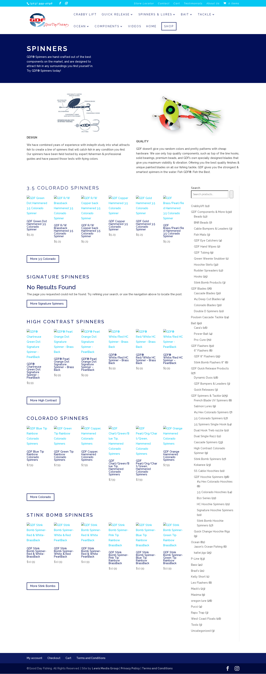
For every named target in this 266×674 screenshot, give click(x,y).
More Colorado (40, 497)
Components (107, 26)
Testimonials (193, 3)
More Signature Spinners (47, 303)
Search (195, 187)
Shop (169, 26)
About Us (213, 3)
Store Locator (144, 3)
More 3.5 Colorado (43, 259)
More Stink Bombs (42, 586)
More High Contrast (43, 400)
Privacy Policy (130, 668)
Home (151, 26)
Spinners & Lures (155, 14)
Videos (134, 26)
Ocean (80, 26)
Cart (177, 3)
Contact (164, 3)
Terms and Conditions (90, 658)
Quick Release (116, 14)
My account (34, 658)
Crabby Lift (85, 14)
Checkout (53, 658)
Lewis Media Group (105, 668)
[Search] (231, 194)
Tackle (204, 14)
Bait (185, 14)
